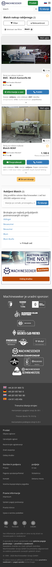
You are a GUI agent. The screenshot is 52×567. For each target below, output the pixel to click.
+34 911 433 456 (15, 399)
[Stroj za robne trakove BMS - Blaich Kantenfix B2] (26, 54)
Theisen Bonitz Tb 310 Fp (26, 416)
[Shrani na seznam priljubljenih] (47, 75)
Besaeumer (8, 224)
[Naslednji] (48, 54)
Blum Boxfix (8, 239)
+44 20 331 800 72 (16, 387)
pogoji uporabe (18, 562)
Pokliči (39, 92)
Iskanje (45, 9)
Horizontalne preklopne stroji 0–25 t (26, 422)
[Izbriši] (36, 9)
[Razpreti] (26, 102)
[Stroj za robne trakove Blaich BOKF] (26, 124)
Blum (5, 234)
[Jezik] (45, 3)
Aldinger (7, 219)
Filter (15, 23)
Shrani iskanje (27, 179)
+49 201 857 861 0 (16, 391)
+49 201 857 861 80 (16, 395)
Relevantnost (38, 23)
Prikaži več (27, 243)
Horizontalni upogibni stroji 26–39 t (26, 410)
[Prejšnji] (4, 54)
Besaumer (8, 229)
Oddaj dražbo (26, 279)
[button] (49, 3)
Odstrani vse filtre (14, 29)
